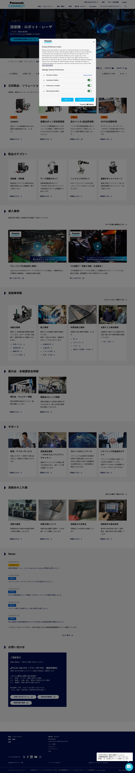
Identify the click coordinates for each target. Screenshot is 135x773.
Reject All (67, 99)
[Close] (94, 42)
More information (47, 65)
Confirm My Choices (84, 99)
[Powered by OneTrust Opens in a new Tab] (87, 105)
